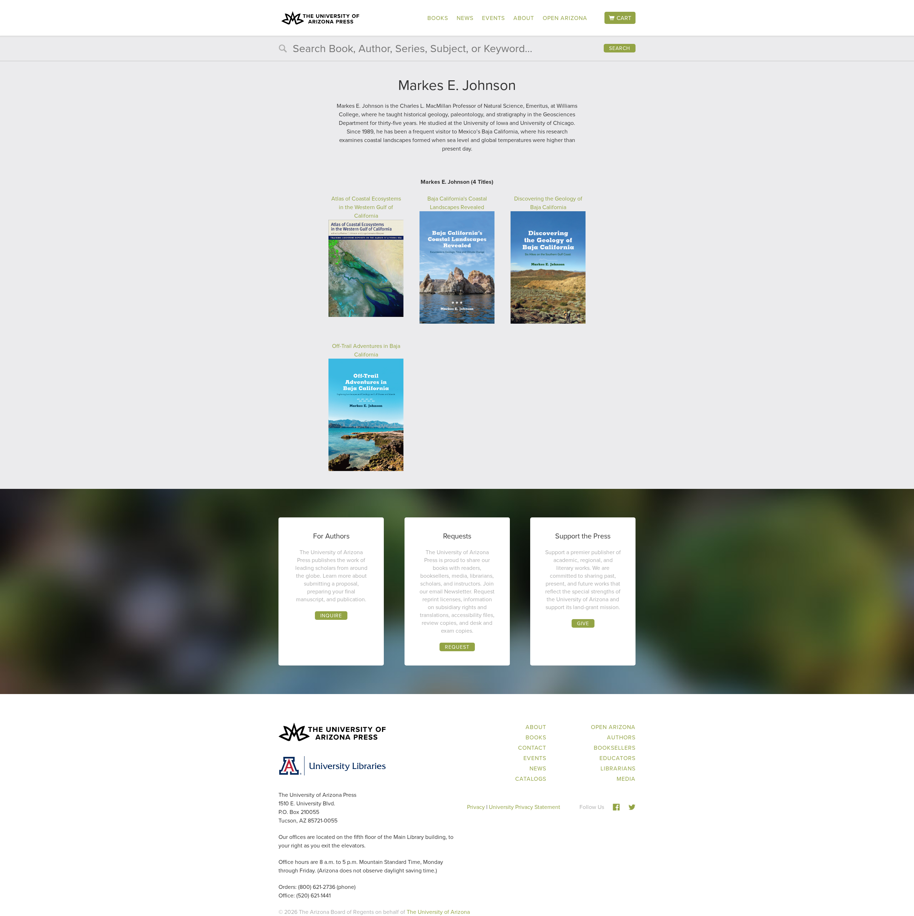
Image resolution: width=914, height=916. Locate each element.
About (523, 18)
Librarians (618, 768)
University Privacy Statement (524, 807)
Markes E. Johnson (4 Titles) (457, 182)
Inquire (331, 615)
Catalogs (530, 779)
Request (457, 647)
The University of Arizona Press (320, 18)
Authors (621, 737)
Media (626, 779)
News (465, 18)
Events (493, 18)
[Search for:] (457, 50)
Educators (617, 758)
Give (583, 623)
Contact (532, 747)
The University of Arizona (438, 912)
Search (619, 48)
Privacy (476, 807)
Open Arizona (565, 18)
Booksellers (615, 747)
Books (437, 18)
